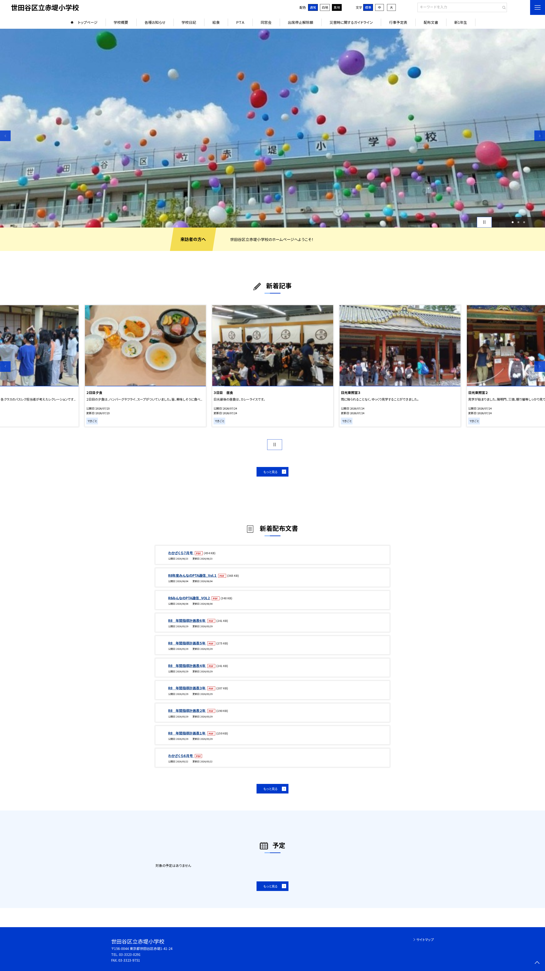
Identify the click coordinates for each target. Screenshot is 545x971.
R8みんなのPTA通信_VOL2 (189, 597)
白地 (325, 7)
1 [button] (513, 222)
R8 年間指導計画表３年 (187, 687)
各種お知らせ (155, 22)
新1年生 (460, 22)
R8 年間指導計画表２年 (187, 710)
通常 (313, 7)
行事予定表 (398, 22)
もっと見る (270, 472)
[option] (272, 128)
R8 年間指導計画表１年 (187, 733)
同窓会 (266, 22)
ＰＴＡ (240, 22)
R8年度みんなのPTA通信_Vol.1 (192, 575)
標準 (368, 7)
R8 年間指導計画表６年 (187, 620)
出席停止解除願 (300, 22)
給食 (216, 22)
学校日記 (189, 22)
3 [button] (524, 222)
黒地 (337, 7)
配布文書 (431, 22)
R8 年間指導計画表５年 (187, 643)
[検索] (503, 6)
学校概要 (121, 22)
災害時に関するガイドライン (351, 22)
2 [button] (518, 222)
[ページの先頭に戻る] (537, 963)
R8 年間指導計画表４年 (187, 665)
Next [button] (539, 135)
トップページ (88, 22)
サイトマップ (425, 939)
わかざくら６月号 (181, 755)
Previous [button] (5, 135)
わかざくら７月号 (181, 552)
